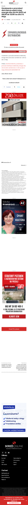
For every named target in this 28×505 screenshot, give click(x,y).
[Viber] (18, 23)
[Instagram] (6, 452)
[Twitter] (11, 23)
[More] (22, 23)
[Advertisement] (14, 145)
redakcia (8, 19)
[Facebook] (8, 23)
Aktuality (3, 6)
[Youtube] (9, 452)
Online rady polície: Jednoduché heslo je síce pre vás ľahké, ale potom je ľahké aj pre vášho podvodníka (21, 367)
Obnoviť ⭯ (23, 165)
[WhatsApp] (15, 23)
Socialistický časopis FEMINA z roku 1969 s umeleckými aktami (7, 366)
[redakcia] (3, 19)
